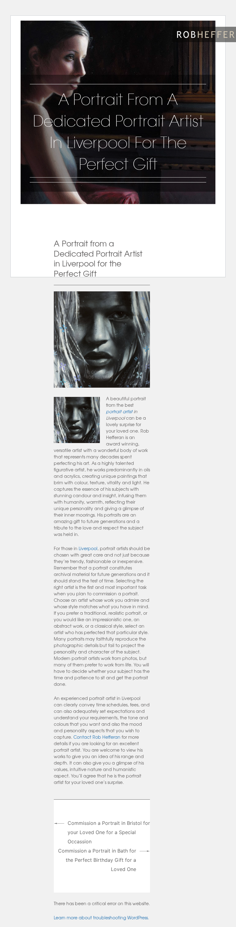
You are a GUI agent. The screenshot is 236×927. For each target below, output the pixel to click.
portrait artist (119, 411)
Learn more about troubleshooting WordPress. (101, 917)
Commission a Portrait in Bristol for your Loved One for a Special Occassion (109, 832)
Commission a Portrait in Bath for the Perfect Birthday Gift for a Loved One (97, 860)
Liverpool (88, 548)
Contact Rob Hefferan (96, 737)
